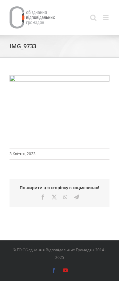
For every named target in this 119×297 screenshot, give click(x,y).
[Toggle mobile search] (93, 17)
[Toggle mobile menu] (106, 17)
